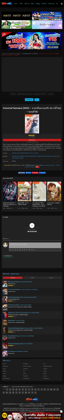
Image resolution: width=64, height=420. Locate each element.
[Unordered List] (22, 250)
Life (24, 371)
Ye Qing (21, 158)
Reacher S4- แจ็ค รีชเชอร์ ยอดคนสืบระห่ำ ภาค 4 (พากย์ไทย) (23, 312)
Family (44, 371)
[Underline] (15, 250)
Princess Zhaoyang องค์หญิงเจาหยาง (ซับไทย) (20, 343)
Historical (25, 368)
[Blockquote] (24, 250)
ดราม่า (31, 153)
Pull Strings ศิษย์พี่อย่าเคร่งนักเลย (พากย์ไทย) (19, 305)
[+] (34, 249)
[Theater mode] (36, 99)
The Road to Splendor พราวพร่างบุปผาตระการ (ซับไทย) (22, 289)
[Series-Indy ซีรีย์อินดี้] (6, 5)
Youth (4, 373)
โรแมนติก (35, 153)
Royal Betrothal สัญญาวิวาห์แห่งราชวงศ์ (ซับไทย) (21, 336)
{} (31, 249)
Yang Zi (17, 158)
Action (44, 373)
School (45, 376)
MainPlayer (29, 99)
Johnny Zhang (28, 156)
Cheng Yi (14, 156)
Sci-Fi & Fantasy (21, 153)
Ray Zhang (46, 156)
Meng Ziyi (40, 156)
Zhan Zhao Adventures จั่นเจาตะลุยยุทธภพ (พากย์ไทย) (22, 297)
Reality (4, 376)
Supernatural (26, 378)
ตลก (21, 307)
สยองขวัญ (5, 366)
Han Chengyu (20, 156)
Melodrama (46, 378)
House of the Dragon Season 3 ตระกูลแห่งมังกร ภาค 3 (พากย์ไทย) (25, 328)
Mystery (14, 299)
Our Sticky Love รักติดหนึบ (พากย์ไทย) (18, 351)
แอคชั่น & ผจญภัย (27, 307)
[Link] (29, 250)
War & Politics (6, 378)
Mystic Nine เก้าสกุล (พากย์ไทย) (16, 320)
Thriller (4, 371)
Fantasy (14, 153)
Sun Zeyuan (53, 156)
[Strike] (17, 250)
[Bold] (10, 250)
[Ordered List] (20, 250)
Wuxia (27, 153)
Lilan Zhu (35, 156)
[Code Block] (27, 250)
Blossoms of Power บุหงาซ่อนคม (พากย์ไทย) (20, 281)
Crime (13, 314)
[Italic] (13, 250)
